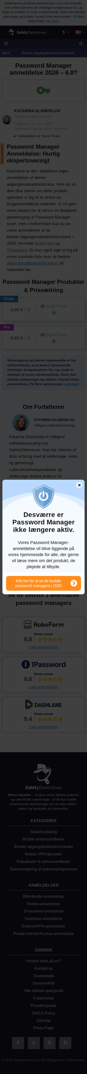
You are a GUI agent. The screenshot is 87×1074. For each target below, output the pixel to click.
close (77, 486)
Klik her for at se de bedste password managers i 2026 (38, 583)
